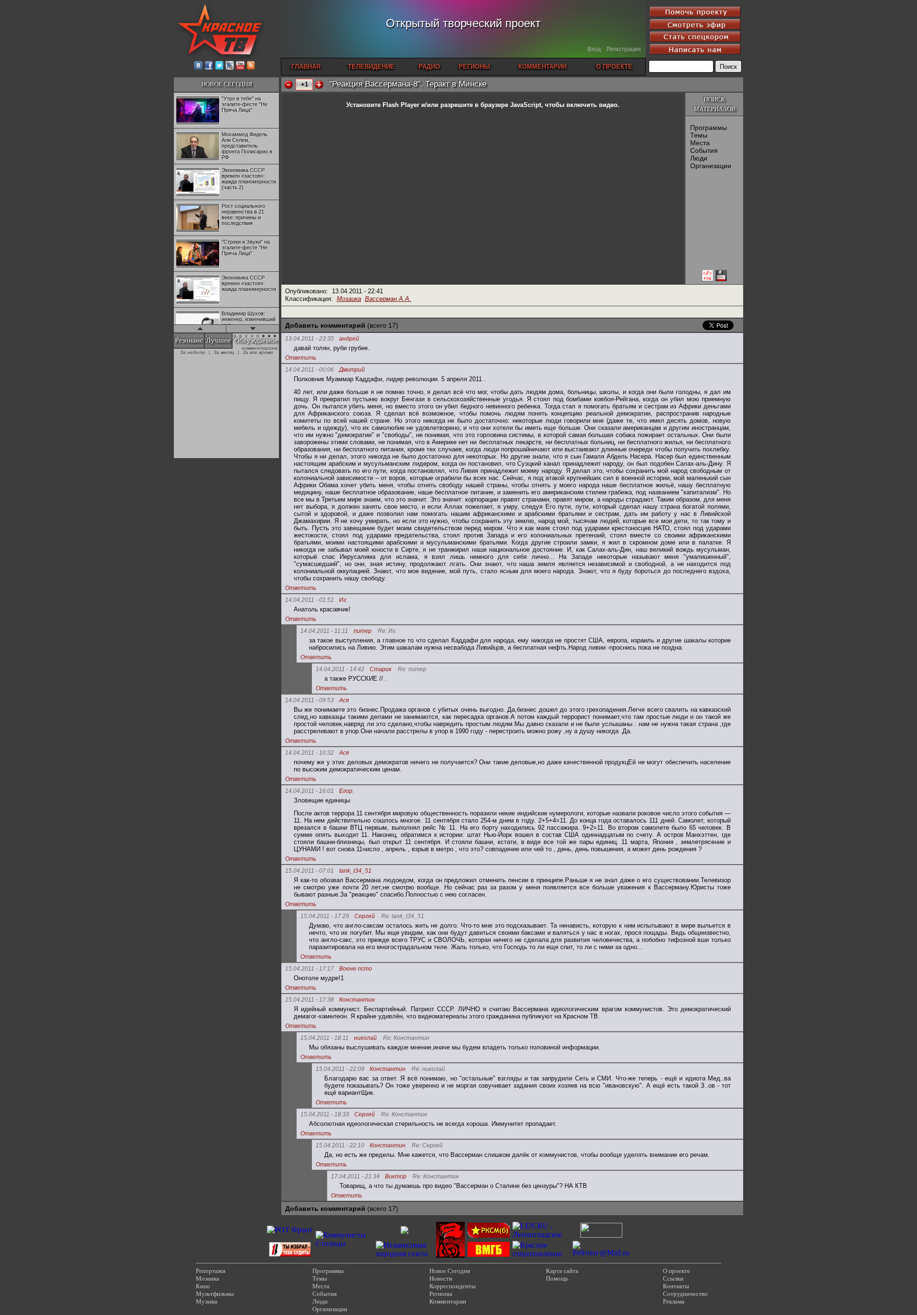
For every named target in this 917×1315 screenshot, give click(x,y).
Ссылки (673, 1278)
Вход (594, 49)
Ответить (300, 357)
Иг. (343, 600)
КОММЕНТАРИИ (542, 66)
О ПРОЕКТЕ (614, 66)
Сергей (364, 916)
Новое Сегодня (449, 1270)
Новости (440, 1278)
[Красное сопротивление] (541, 1254)
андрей (349, 339)
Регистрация (624, 49)
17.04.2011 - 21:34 (355, 1176)
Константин (357, 1000)
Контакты (676, 1286)
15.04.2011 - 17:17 (309, 968)
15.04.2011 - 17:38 (309, 999)
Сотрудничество (685, 1293)
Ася (344, 700)
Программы (708, 127)
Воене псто (355, 969)
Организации (710, 166)
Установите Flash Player (382, 104)
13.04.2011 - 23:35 (309, 338)
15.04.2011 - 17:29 (324, 916)
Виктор (395, 1177)
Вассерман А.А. (388, 298)
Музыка (206, 1301)
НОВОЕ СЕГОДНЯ (226, 83)
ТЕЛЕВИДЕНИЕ (371, 66)
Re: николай (428, 1069)
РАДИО (429, 66)
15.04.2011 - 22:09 (340, 1069)
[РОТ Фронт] (290, 1230)
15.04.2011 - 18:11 (324, 1038)
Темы (698, 135)
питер (362, 631)
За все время (258, 352)
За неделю (192, 352)
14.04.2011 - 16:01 (309, 791)
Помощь (557, 1278)
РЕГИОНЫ (474, 66)
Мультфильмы (215, 1293)
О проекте (676, 1270)
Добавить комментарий (325, 325)
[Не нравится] (288, 84)
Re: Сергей (427, 1146)
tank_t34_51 (355, 871)
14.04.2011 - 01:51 (309, 600)
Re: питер (412, 669)
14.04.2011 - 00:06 (309, 369)
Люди (698, 158)
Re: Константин (406, 1038)
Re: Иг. (387, 631)
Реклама (673, 1301)
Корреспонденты (452, 1286)
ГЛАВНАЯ (305, 66)
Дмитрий (352, 370)
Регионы (440, 1293)
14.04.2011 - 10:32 (309, 752)
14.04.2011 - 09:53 (309, 700)
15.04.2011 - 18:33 (324, 1114)
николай (365, 1038)
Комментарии (447, 1301)
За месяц (224, 352)
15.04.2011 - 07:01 (309, 870)
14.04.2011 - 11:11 (324, 631)
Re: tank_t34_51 (402, 916)
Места (700, 143)
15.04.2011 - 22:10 (340, 1145)
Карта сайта (562, 1270)
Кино (203, 1286)
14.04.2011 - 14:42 (340, 669)
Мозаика (349, 298)
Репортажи (210, 1270)
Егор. (346, 791)
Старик (381, 669)
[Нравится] (319, 84)
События (704, 150)
